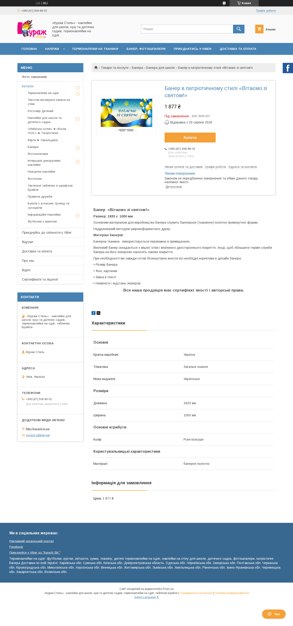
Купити (190, 137)
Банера (137, 68)
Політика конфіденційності (231, 593)
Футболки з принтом (42, 221)
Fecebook (16, 546)
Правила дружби (40, 196)
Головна (29, 49)
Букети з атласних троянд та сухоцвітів (48, 205)
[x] (98, 314)
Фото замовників (34, 77)
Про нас (28, 260)
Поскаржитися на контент (195, 593)
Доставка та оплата (238, 49)
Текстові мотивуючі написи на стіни (49, 102)
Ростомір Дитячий (40, 111)
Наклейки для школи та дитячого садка (45, 120)
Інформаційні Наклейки (44, 214)
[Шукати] (238, 29)
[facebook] (93, 314)
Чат (277, 614)
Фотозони (35, 178)
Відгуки (27, 242)
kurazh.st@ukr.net (38, 435)
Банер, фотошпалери (146, 49)
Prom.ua (168, 589)
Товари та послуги (114, 68)
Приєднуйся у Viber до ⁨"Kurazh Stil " (34, 552)
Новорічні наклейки (41, 171)
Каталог (28, 86)
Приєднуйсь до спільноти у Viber (47, 232)
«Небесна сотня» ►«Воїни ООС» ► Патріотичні (47, 131)
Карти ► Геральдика (43, 140)
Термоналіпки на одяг (43, 93)
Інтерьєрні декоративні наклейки (44, 162)
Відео (26, 270)
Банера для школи (160, 68)
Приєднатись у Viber (193, 49)
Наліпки (52, 49)
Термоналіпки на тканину (95, 49)
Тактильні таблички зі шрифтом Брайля (50, 187)
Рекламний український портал (31, 541)
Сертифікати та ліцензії (40, 279)
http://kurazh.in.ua (37, 428)
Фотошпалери (38, 153)
